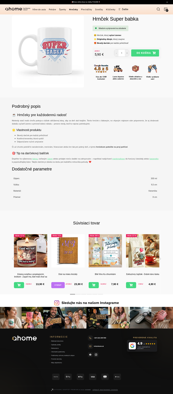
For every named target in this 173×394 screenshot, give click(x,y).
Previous (14, 259)
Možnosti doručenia (57, 341)
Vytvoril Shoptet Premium (66, 389)
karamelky (154, 158)
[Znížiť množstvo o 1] (116, 53)
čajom (50, 158)
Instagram (96, 354)
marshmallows (118, 158)
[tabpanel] (30, 261)
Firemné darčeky (56, 359)
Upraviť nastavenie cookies (105, 390)
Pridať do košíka (145, 53)
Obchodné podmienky (58, 352)
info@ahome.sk (99, 346)
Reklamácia (55, 348)
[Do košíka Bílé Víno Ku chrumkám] (94, 285)
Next (158, 259)
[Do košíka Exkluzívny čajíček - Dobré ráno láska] (131, 285)
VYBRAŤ (58, 285)
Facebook (90, 354)
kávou (35, 158)
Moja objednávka (56, 363)
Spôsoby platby (56, 345)
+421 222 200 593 (100, 338)
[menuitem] (39, 9)
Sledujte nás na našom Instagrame (90, 302)
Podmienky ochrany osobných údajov (63, 355)
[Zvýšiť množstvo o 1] (127, 53)
